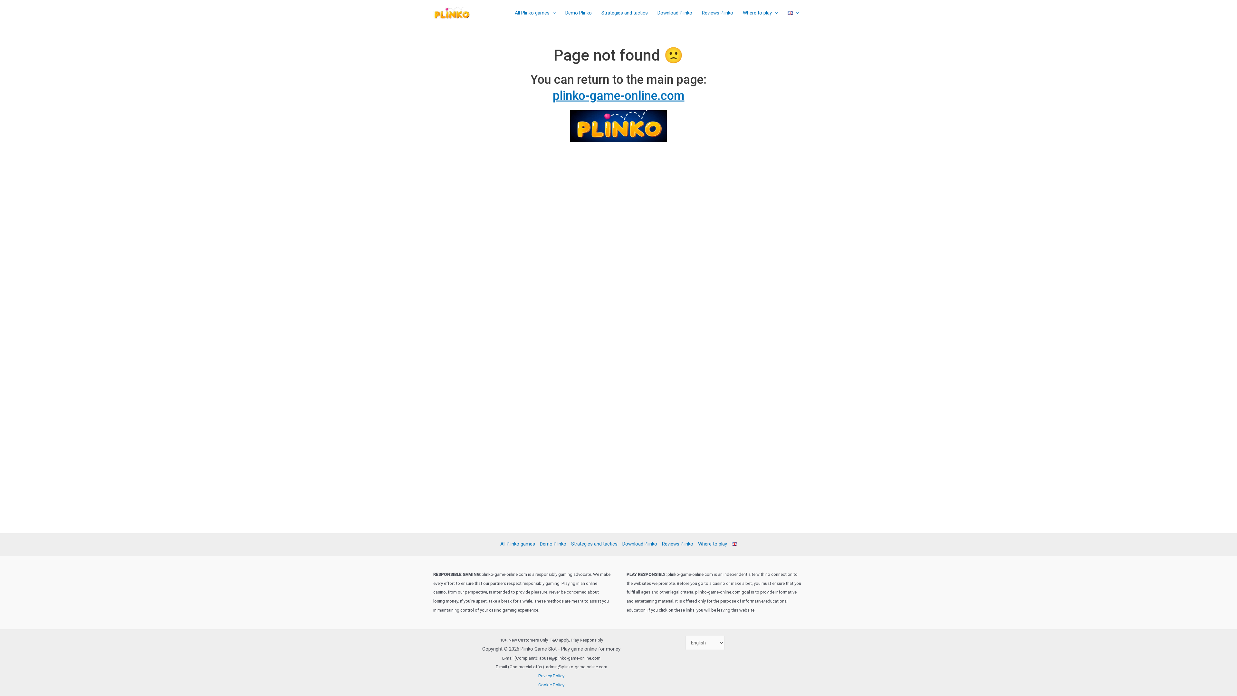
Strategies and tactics (624, 13)
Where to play (757, 13)
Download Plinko (674, 13)
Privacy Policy (551, 675)
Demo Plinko (578, 13)
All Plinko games (532, 13)
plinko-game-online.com (619, 96)
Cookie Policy (551, 684)
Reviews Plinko (717, 13)
